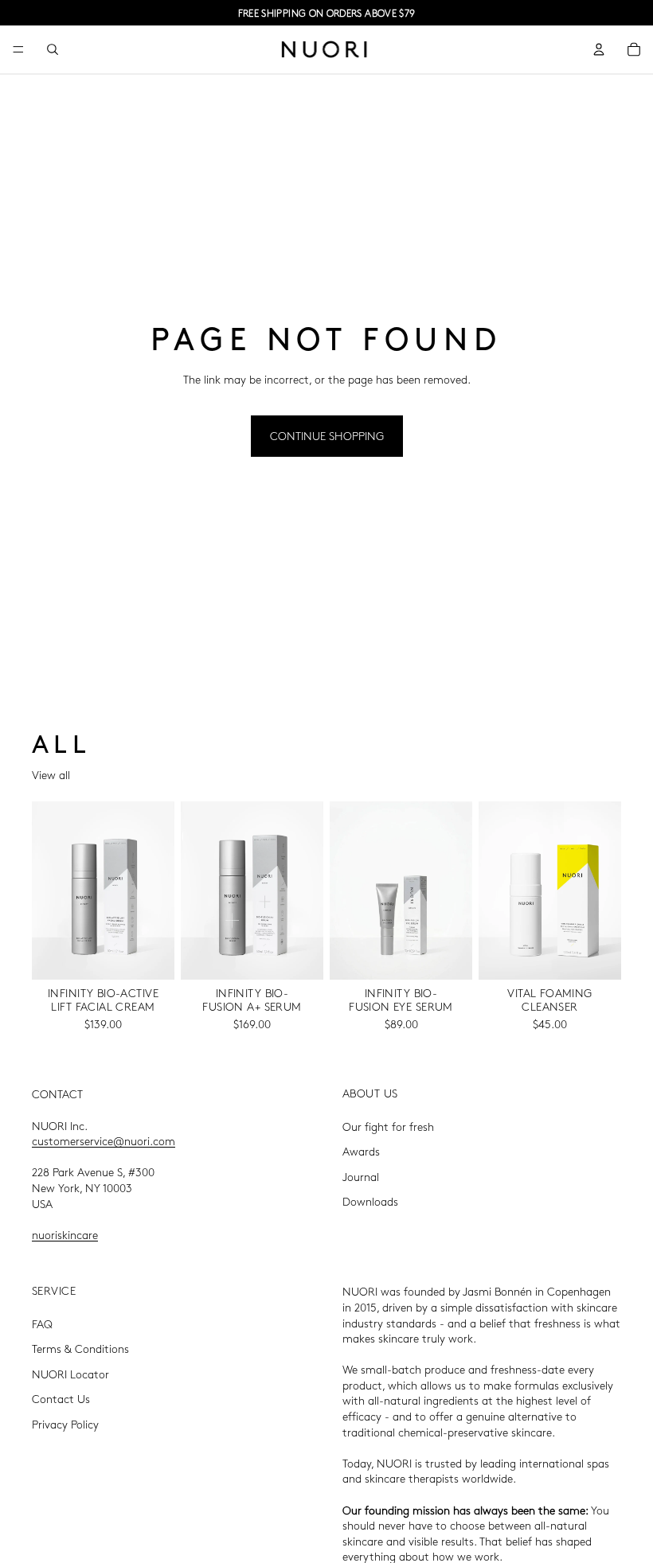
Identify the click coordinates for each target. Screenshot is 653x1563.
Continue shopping (327, 435)
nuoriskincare (65, 1233)
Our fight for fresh (388, 1125)
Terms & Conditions (80, 1348)
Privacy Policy (65, 1423)
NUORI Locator (70, 1372)
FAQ (42, 1322)
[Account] (598, 49)
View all (51, 774)
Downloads (370, 1201)
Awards (361, 1150)
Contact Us (61, 1398)
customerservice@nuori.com (103, 1140)
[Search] (52, 49)
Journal (360, 1175)
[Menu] (18, 49)
